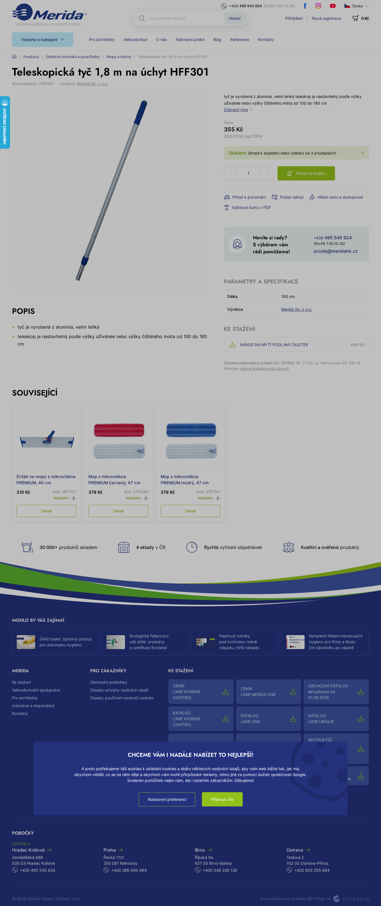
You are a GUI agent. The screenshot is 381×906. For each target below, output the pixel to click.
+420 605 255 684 (312, 870)
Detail (46, 511)
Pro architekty (102, 39)
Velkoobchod (135, 39)
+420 (245, 6)
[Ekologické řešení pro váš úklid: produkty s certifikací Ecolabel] (116, 642)
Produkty (31, 56)
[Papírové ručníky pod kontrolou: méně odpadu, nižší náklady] (205, 642)
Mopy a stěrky (119, 56)
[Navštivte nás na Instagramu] (318, 6)
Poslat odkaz (292, 197)
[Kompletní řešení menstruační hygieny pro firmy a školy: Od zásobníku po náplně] (295, 642)
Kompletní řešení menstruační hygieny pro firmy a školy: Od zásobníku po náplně (335, 641)
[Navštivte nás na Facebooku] (305, 6)
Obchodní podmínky (108, 682)
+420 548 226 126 (220, 870)
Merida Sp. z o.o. (92, 83)
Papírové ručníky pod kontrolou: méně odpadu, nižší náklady (239, 641)
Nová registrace (326, 18)
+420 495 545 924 (37, 870)
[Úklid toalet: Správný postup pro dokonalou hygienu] (26, 642)
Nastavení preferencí (167, 799)
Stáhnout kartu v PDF (251, 207)
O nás (161, 39)
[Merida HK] (49, 14)
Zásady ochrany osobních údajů (119, 690)
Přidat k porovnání (249, 197)
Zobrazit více (236, 109)
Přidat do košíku (311, 173)
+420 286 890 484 (129, 870)
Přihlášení (294, 18)
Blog (217, 39)
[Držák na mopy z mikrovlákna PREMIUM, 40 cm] (46, 439)
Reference (239, 39)
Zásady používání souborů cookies (121, 697)
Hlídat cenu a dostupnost (340, 197)
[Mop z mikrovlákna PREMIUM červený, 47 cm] (118, 439)
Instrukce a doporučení (33, 705)
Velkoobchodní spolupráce (36, 690)
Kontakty (266, 39)
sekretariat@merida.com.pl (264, 368)
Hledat (235, 18)
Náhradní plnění (190, 39)
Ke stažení (21, 682)
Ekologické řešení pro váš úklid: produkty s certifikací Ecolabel (148, 641)
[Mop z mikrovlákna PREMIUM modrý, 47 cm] (190, 439)
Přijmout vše (222, 799)
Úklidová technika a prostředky (73, 56)
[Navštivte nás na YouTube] (333, 6)
